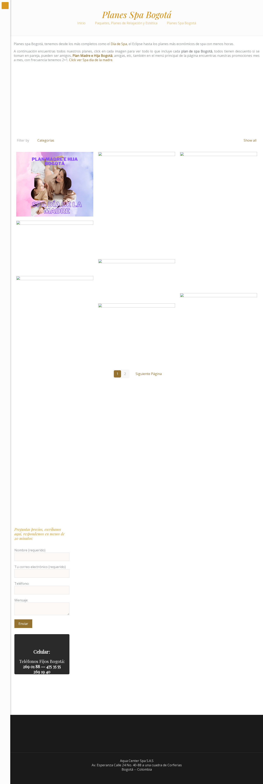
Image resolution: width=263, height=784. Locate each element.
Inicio (81, 23)
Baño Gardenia (218, 220)
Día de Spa (119, 44)
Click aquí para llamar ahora (41, 639)
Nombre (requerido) (29, 550)
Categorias (45, 140)
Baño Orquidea (218, 319)
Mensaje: (21, 600)
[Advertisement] (136, 104)
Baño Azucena (136, 204)
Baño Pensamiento (54, 246)
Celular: (41, 651)
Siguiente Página (149, 374)
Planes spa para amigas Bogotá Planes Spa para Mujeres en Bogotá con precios (50, 289)
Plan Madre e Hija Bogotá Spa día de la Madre (54, 184)
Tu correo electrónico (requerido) (40, 567)
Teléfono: (21, 583)
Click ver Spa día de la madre (90, 60)
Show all (249, 140)
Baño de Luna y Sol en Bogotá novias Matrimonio (136, 279)
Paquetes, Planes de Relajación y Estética (126, 23)
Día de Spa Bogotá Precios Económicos (136, 332)
